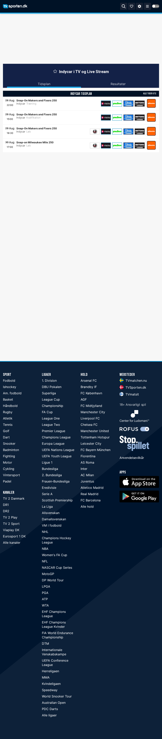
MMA (46, 677)
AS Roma (87, 462)
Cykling (8, 469)
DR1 (6, 505)
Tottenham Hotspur (95, 437)
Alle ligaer (49, 715)
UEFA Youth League (57, 456)
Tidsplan (44, 84)
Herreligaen (50, 671)
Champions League (56, 437)
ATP (45, 599)
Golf (6, 431)
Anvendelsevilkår (132, 458)
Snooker (9, 443)
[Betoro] (140, 103)
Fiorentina (88, 456)
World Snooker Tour (57, 696)
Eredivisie (49, 488)
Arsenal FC (89, 380)
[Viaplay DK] (106, 103)
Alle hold (87, 506)
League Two (51, 425)
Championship (52, 406)
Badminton (11, 450)
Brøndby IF (89, 387)
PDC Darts (50, 709)
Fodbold (9, 380)
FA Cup (47, 412)
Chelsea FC (89, 425)
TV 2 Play (10, 517)
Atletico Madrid (92, 488)
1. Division (49, 380)
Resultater (118, 84)
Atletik (7, 418)
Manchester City (93, 412)
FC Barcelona (91, 500)
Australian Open (54, 703)
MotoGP (48, 574)
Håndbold (10, 406)
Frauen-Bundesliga (56, 481)
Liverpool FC (90, 418)
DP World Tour (53, 580)
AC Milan (87, 475)
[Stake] (128, 103)
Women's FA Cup (54, 555)
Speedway (49, 690)
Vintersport (11, 475)
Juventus (87, 481)
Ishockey (9, 387)
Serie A (47, 494)
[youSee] (117, 103)
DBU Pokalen (51, 387)
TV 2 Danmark (13, 498)
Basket (8, 399)
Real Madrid (89, 494)
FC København (91, 393)
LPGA (46, 586)
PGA (45, 593)
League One (51, 418)
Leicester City (91, 443)
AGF (84, 399)
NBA (45, 549)
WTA (45, 605)
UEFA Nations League (58, 450)
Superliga (49, 393)
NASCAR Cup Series (57, 568)
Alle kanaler (11, 543)
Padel (7, 481)
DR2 (6, 511)
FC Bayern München (95, 450)
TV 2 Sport (11, 524)
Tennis (7, 425)
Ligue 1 (47, 462)
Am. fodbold (12, 393)
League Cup (51, 399)
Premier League (53, 431)
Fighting (9, 456)
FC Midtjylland (91, 406)
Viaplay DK (11, 530)
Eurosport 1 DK (14, 536)
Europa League (53, 443)
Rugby (7, 412)
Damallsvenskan (54, 519)
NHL (45, 532)
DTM (45, 643)
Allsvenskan (50, 513)
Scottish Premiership (57, 500)
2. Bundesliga (52, 475)
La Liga (47, 506)
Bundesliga (50, 469)
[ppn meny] (147, 6)
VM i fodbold (51, 525)
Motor (7, 462)
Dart (6, 437)
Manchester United (95, 431)
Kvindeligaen (51, 684)
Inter (84, 469)
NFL (45, 561)
